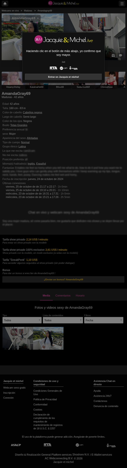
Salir (63, 62)
